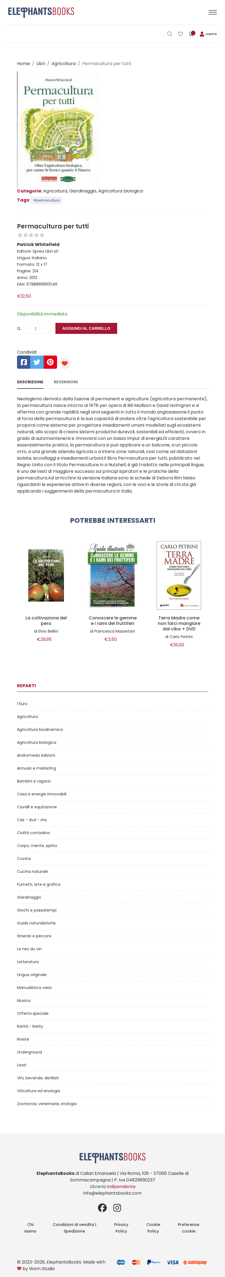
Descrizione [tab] (30, 382)
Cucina (24, 858)
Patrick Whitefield (38, 244)
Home (23, 63)
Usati (21, 1065)
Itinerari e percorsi (34, 936)
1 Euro (22, 703)
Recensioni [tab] (66, 382)
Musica (23, 1000)
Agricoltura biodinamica (40, 729)
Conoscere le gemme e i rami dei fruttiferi (113, 620)
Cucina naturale (32, 871)
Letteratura (28, 962)
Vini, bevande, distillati (38, 1078)
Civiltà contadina (33, 833)
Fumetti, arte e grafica (38, 884)
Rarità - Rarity (30, 1026)
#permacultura (46, 200)
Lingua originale (32, 974)
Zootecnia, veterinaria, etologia (47, 1103)
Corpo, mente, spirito (37, 845)
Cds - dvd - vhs (32, 820)
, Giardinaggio (81, 191)
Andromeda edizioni (36, 755)
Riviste (23, 1039)
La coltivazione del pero (46, 620)
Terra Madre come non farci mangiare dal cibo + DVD (179, 623)
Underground (29, 1052)
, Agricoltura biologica (119, 191)
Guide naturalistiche (36, 923)
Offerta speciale (33, 1013)
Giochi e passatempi (37, 910)
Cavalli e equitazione (37, 807)
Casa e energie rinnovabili (41, 794)
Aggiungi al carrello (86, 328)
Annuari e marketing (36, 768)
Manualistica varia (34, 987)
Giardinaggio (29, 897)
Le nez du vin (29, 949)
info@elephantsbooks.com (112, 1193)
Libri (40, 63)
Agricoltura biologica (36, 742)
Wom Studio (42, 1268)
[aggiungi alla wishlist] (64, 363)
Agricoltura (64, 63)
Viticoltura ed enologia (38, 1091)
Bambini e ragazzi (33, 781)
